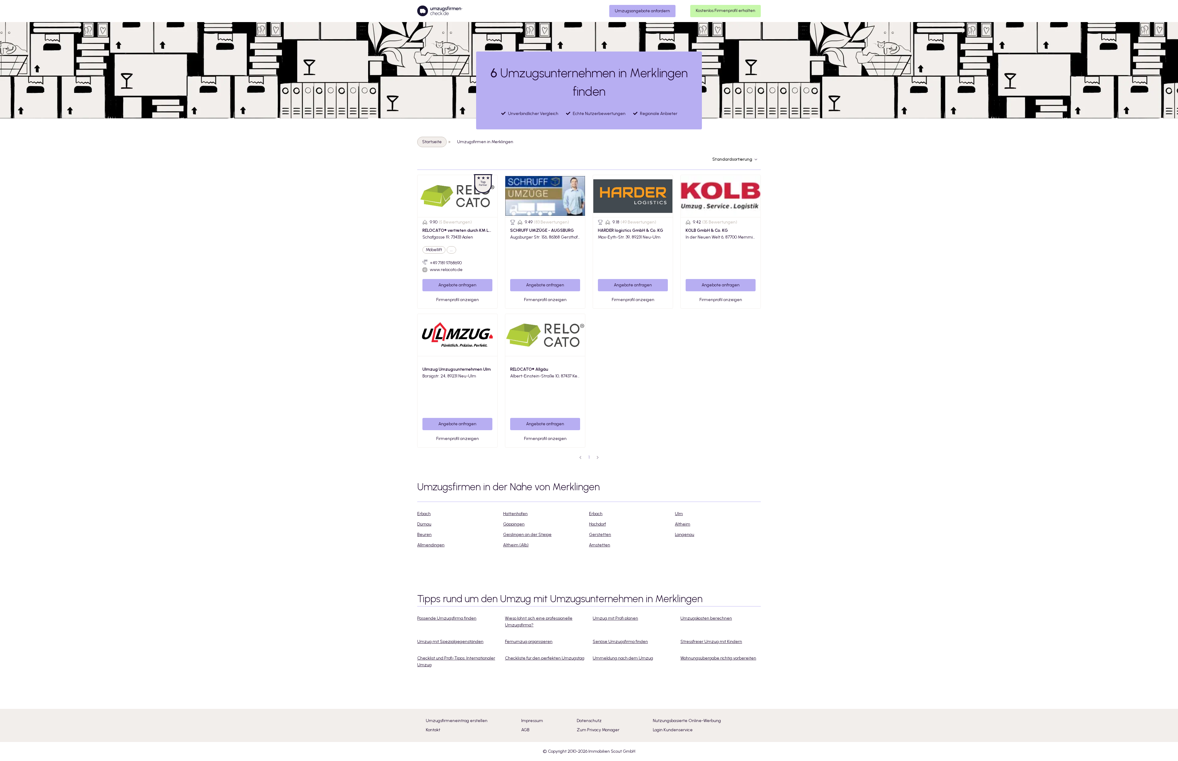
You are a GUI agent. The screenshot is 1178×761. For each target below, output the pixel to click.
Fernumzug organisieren (528, 641)
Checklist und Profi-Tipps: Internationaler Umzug (456, 661)
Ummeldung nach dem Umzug (623, 658)
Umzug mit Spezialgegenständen (450, 641)
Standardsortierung (732, 159)
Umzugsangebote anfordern (642, 10)
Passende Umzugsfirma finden (446, 618)
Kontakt (433, 729)
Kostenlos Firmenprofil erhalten (725, 10)
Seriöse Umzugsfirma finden (620, 641)
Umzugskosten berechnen (706, 618)
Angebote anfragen (457, 285)
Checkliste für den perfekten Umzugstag (544, 658)
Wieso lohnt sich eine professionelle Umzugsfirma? (538, 622)
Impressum (532, 720)
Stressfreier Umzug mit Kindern (711, 641)
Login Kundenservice (673, 729)
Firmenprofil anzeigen (457, 299)
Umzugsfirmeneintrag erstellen (456, 720)
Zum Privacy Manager (598, 729)
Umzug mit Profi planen (615, 618)
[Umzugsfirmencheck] (439, 11)
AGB (525, 729)
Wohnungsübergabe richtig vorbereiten (718, 658)
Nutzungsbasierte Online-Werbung (687, 720)
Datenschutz (589, 720)
